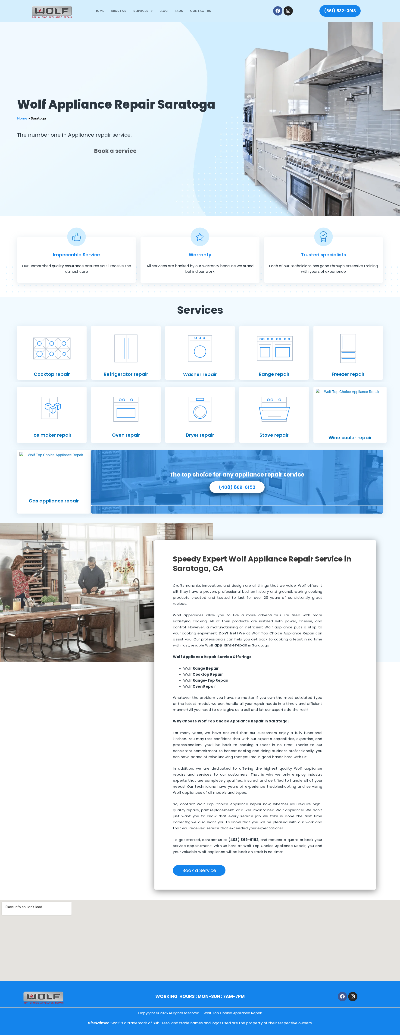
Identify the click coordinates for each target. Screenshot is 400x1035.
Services (140, 11)
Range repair (274, 374)
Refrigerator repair (126, 374)
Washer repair (200, 374)
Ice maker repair (52, 435)
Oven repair (126, 435)
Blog (163, 11)
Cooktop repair (52, 374)
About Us (118, 11)
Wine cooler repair (350, 437)
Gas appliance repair (54, 501)
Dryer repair (200, 435)
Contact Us (200, 11)
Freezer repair (348, 374)
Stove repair (274, 435)
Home (99, 11)
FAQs (179, 11)
